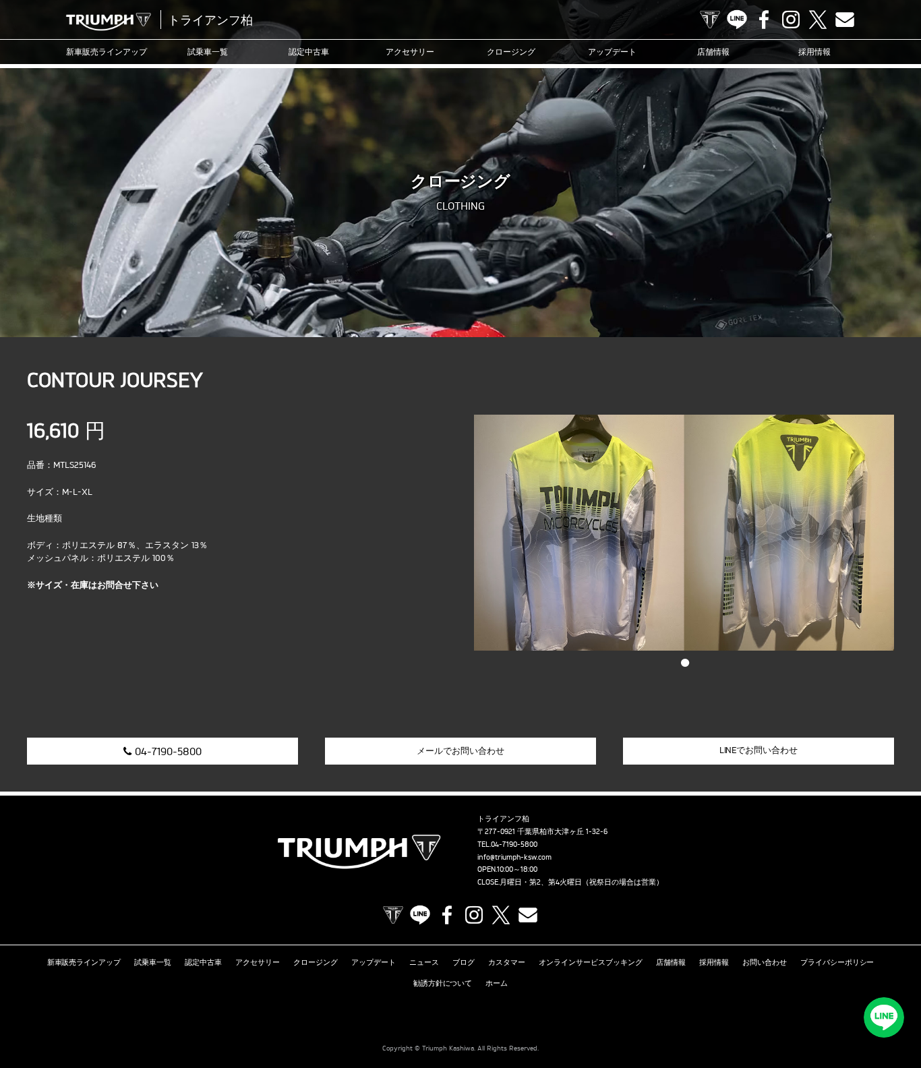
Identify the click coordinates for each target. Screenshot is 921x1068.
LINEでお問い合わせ (758, 749)
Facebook (764, 19)
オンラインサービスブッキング (591, 962)
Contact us (845, 19)
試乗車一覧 (207, 52)
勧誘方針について (443, 983)
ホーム (496, 983)
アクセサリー (410, 52)
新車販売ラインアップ (84, 962)
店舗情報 (713, 52)
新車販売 (106, 52)
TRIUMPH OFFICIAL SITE (710, 19)
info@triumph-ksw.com (514, 857)
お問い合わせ (764, 962)
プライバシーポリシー (837, 962)
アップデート (612, 52)
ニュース (424, 962)
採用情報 (814, 52)
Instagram (791, 19)
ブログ (463, 962)
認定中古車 (309, 52)
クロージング (511, 52)
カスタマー (506, 962)
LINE (737, 19)
